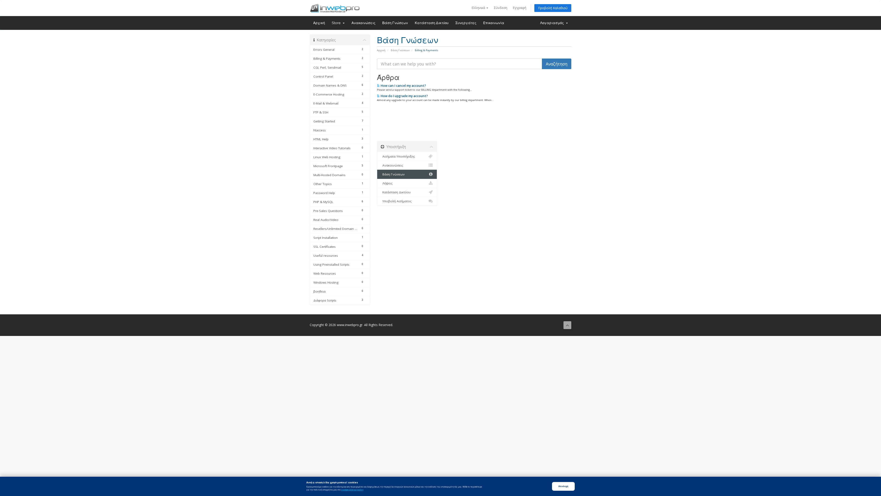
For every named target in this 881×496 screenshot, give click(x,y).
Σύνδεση (500, 8)
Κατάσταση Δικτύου (432, 23)
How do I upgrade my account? (404, 96)
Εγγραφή (519, 8)
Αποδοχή (563, 486)
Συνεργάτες (465, 23)
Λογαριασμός (553, 23)
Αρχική (319, 23)
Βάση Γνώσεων (395, 23)
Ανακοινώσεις (363, 23)
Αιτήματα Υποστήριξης (398, 156)
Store (337, 23)
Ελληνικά (478, 8)
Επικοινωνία (493, 23)
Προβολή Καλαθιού (553, 8)
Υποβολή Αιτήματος (396, 201)
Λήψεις (387, 183)
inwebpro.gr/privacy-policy (352, 490)
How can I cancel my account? (403, 86)
